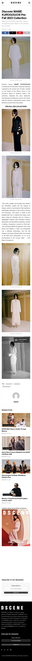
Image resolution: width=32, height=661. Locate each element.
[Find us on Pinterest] (10, 650)
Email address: (16, 585)
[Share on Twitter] (12, 32)
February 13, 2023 (6, 29)
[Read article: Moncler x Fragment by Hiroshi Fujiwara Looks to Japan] (16, 490)
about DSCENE (9, 626)
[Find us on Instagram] (7, 650)
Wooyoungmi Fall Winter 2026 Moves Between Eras (14, 476)
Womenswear (6, 386)
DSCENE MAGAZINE (8, 425)
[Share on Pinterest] (20, 32)
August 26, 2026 (7, 433)
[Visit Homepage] (16, 2)
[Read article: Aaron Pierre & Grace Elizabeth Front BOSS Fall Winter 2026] (16, 443)
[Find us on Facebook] (1, 650)
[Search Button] (29, 2)
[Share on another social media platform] (27, 32)
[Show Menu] (2, 2)
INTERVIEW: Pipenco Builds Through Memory (14, 430)
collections (9, 383)
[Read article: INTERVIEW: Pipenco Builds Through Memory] (16, 420)
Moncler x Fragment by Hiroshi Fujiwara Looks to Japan (14, 499)
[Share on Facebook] (5, 32)
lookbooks (17, 383)
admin (16, 402)
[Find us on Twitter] (4, 650)
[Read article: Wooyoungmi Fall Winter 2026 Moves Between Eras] (16, 466)
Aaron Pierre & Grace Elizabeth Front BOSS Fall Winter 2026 (16, 453)
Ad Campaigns (7, 448)
